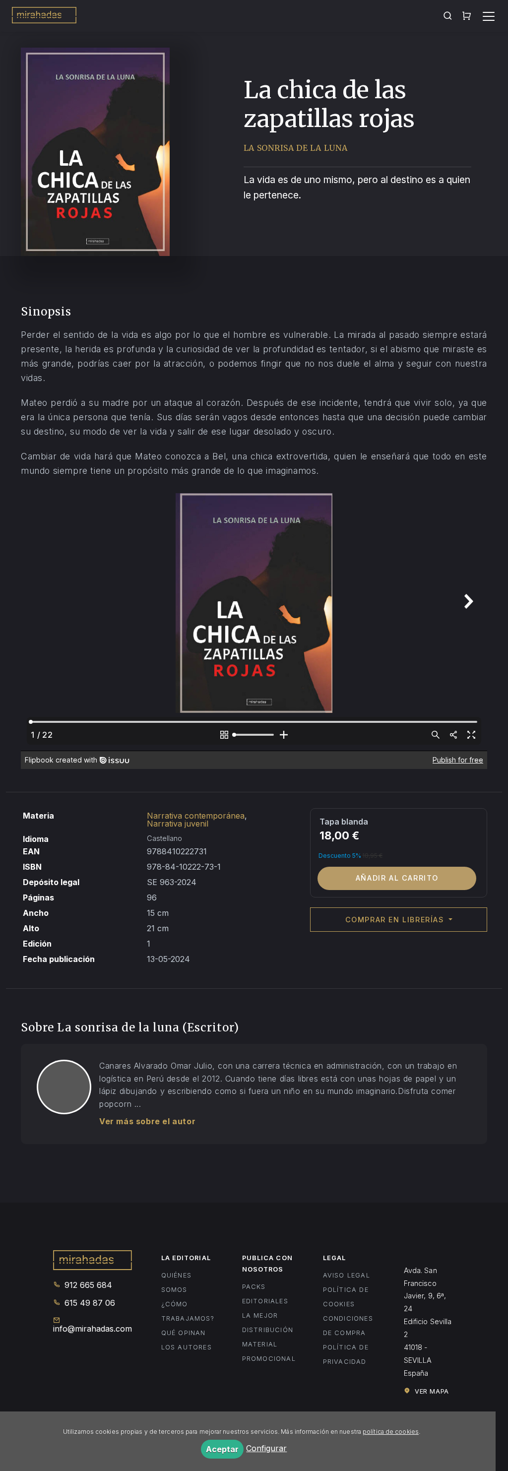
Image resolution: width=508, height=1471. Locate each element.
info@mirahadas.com (92, 1329)
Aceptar (222, 1449)
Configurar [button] (266, 1448)
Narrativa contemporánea (196, 816)
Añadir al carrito (397, 878)
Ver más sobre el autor (147, 1121)
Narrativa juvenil (177, 824)
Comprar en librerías (396, 919)
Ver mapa (430, 1391)
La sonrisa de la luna (296, 148)
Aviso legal (346, 1275)
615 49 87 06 (88, 1303)
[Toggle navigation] (488, 16)
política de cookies (391, 1431)
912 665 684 (87, 1285)
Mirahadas (44, 17)
